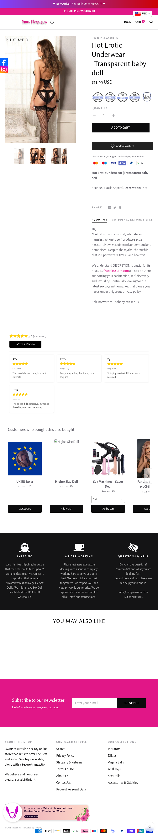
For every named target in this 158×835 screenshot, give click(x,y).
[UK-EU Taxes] (25, 458)
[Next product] (148, 476)
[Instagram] (4, 69)
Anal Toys (114, 769)
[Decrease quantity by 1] (94, 115)
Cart (139, 22)
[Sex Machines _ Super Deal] (108, 458)
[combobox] (108, 499)
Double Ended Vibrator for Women (45, 811)
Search (60, 749)
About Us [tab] (99, 219)
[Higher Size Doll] (66, 458)
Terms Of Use (65, 769)
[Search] (151, 22)
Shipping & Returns (69, 762)
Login (127, 22)
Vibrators (114, 749)
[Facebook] (4, 62)
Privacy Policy (65, 755)
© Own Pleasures (13, 828)
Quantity (100, 108)
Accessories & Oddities (123, 782)
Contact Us (63, 782)
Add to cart (120, 127)
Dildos (112, 755)
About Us (62, 776)
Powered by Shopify (32, 828)
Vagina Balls (116, 762)
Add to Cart (25, 508)
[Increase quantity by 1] (113, 115)
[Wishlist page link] (52, 22)
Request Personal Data (71, 789)
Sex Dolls (114, 776)
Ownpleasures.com (116, 271)
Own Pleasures (105, 38)
